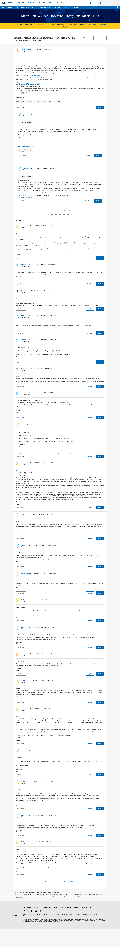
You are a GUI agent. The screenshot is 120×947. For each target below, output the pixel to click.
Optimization (61, 103)
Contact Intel (40, 925)
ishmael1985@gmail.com (23, 95)
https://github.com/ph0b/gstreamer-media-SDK (30, 86)
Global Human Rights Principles (70, 938)
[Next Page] (71, 219)
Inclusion (82, 925)
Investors (54, 925)
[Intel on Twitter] (28, 929)
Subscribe (86, 38)
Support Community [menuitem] (6, 7)
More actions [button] (98, 38)
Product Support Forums (30, 31)
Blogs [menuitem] (69, 7)
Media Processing (49, 103)
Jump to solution (26, 58)
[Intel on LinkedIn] (32, 929)
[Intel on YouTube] (36, 929)
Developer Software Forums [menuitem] (28, 7)
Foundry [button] (58, 3)
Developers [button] (40, 3)
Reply (99, 109)
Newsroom (48, 925)
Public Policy (90, 925)
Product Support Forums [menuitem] (46, 7)
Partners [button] (49, 3)
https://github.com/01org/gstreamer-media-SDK (30, 77)
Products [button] (11, 3)
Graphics (37, 103)
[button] (103, 50)
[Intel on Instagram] (40, 929)
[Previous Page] (49, 219)
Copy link (87, 157)
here (61, 910)
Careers (61, 925)
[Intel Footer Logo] (15, 933)
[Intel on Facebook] (24, 929)
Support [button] (20, 3)
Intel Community (17, 31)
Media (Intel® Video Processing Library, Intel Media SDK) (27, 33)
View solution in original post (26, 148)
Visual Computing (42, 31)
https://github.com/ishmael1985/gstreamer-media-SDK (32, 84)
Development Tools (26, 103)
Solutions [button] (29, 3)
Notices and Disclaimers (79, 937)
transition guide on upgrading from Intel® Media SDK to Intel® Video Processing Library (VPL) (65, 25)
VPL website (68, 28)
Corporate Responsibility (71, 925)
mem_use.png (25, 151)
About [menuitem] (17, 7)
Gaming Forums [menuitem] (60, 7)
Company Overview (29, 925)
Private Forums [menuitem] (79, 7)
